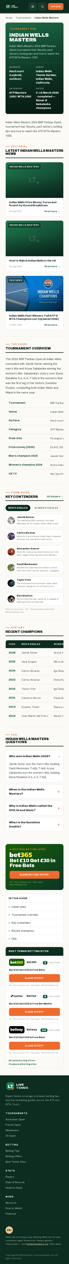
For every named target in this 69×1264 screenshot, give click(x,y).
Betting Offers (14, 1156)
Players (10, 1176)
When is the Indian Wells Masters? (26, 791)
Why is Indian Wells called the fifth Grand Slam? (30, 807)
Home (9, 18)
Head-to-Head (14, 1187)
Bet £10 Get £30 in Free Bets (27, 970)
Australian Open (15, 1119)
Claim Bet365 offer (34, 874)
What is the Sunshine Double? (24, 824)
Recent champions (23, 930)
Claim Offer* (34, 978)
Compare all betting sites (22, 1064)
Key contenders (21, 922)
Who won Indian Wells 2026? (29, 756)
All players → (55, 496)
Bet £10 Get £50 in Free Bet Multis (30, 1003)
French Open (13, 1124)
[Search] (42, 6)
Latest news (19, 906)
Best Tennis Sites (16, 1161)
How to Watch (14, 1208)
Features (11, 1213)
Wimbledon (12, 1130)
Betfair (31, 996)
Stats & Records (15, 1182)
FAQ (14, 938)
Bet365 (31, 962)
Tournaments (23, 18)
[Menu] (33, 6)
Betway (32, 1029)
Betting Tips (13, 1150)
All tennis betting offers (22, 1060)
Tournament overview (25, 914)
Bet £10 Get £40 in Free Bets (27, 1037)
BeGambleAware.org (37, 1243)
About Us (11, 1202)
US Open (11, 1135)
